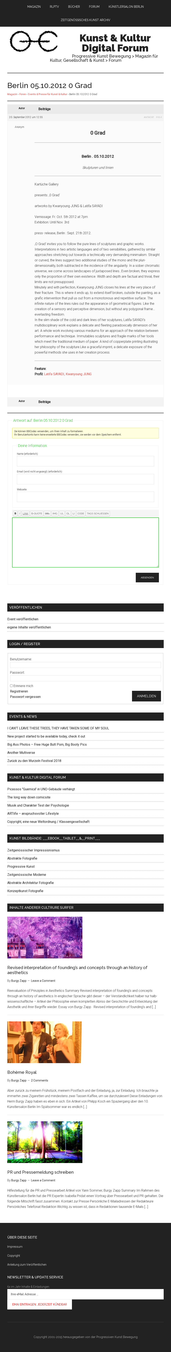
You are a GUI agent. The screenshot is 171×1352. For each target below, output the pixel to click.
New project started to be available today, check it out (46, 736)
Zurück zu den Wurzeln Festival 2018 (34, 761)
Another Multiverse (21, 753)
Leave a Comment (43, 980)
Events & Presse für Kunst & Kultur (47, 94)
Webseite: (22, 489)
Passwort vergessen (25, 697)
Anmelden (146, 696)
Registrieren (19, 691)
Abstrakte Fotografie (22, 858)
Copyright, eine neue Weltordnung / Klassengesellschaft (48, 822)
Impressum (15, 1246)
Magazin (12, 94)
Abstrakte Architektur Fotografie (30, 883)
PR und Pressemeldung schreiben (40, 1172)
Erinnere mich (23, 686)
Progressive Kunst (21, 867)
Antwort (149, 117)
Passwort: (17, 673)
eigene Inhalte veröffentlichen (29, 627)
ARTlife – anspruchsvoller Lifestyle (33, 814)
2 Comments (39, 1080)
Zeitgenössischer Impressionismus (33, 850)
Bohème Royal (21, 1072)
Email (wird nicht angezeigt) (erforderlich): (40, 471)
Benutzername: (21, 659)
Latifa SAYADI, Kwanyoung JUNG (68, 374)
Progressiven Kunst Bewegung (117, 1337)
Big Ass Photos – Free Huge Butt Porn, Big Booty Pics (47, 744)
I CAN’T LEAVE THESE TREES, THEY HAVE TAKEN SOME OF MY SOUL (58, 728)
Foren (22, 94)
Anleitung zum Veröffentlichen (27, 1264)
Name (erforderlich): (27, 453)
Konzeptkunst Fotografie (25, 891)
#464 (159, 117)
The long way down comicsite (28, 797)
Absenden (147, 577)
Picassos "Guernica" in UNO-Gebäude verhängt (41, 789)
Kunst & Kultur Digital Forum (115, 43)
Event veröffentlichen (22, 619)
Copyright (13, 1255)
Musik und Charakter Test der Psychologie (38, 805)
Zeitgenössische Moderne (26, 875)
